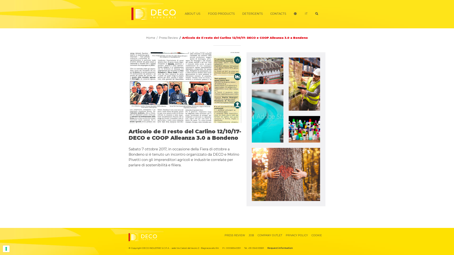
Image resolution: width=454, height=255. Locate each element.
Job (251, 235)
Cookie (316, 235)
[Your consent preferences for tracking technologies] (6, 248)
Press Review (168, 37)
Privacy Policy (297, 235)
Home (150, 37)
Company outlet (270, 235)
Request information (280, 248)
